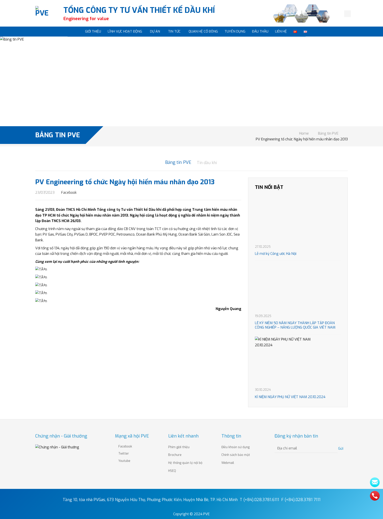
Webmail (227, 463)
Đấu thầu (260, 31)
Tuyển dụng (235, 31)
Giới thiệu (93, 31)
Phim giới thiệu (179, 447)
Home (304, 133)
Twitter (123, 453)
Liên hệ (281, 31)
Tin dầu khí (207, 162)
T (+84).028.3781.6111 (259, 499)
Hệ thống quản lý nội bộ (185, 463)
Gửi (341, 448)
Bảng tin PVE (328, 133)
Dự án (155, 31)
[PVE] (43, 14)
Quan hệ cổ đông (203, 31)
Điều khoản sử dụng (235, 447)
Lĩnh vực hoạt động (125, 31)
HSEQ (172, 471)
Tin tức (174, 31)
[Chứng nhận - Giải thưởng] (57, 447)
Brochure (175, 455)
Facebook (68, 192)
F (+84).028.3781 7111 (300, 499)
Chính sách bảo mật (235, 455)
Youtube (123, 461)
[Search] (347, 13)
